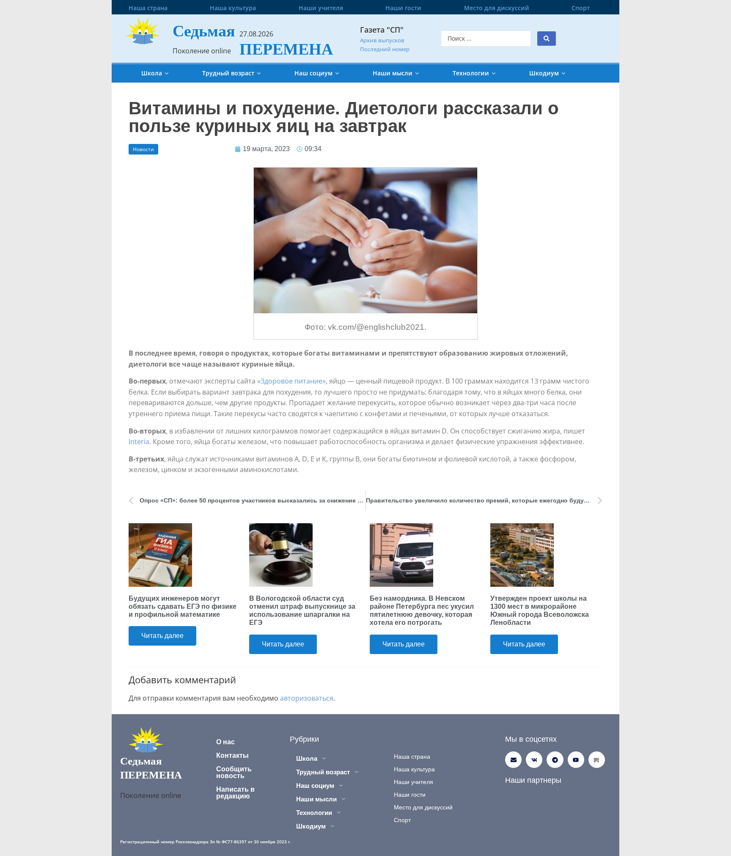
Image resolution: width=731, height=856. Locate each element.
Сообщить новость (234, 772)
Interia (139, 441)
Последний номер (384, 49)
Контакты (232, 755)
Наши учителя (321, 8)
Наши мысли (392, 73)
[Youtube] (576, 759)
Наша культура (233, 8)
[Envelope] (513, 759)
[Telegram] (555, 759)
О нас (225, 742)
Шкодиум (544, 73)
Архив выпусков (382, 40)
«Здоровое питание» (291, 381)
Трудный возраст (228, 73)
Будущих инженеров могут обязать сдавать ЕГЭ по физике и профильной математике (182, 606)
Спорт (581, 8)
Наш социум (313, 73)
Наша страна (148, 8)
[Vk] (534, 759)
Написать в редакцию (235, 793)
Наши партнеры (533, 780)
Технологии (471, 73)
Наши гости (403, 8)
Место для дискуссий (496, 8)
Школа (151, 73)
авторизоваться (306, 698)
